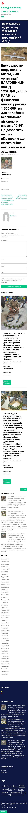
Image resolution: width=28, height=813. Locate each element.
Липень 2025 (4, 589)
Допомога (5, 789)
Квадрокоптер (20, 789)
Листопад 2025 (5, 579)
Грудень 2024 (5, 607)
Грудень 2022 (5, 656)
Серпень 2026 (5, 559)
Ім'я (2, 260)
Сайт (2, 272)
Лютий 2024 (4, 633)
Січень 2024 (4, 635)
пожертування (20, 794)
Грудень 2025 (5, 577)
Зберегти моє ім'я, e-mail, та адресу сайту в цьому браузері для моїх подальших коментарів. (13, 280)
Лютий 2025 (4, 602)
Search (24, 489)
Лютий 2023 (4, 651)
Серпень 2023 (5, 643)
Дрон (10, 789)
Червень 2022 (5, 671)
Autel (2, 786)
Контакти (3, 770)
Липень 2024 (4, 620)
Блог (7, 189)
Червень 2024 (5, 623)
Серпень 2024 (5, 617)
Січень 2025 (4, 605)
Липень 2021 (4, 674)
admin (17, 154)
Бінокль (16, 786)
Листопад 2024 (5, 610)
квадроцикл (14, 794)
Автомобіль (11, 786)
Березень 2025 (5, 600)
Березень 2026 (5, 569)
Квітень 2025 (4, 597)
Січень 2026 (4, 574)
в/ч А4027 (8, 794)
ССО (23, 792)
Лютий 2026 (4, 571)
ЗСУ (15, 789)
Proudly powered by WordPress (9, 803)
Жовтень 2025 (5, 582)
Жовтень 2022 (5, 661)
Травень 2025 (5, 594)
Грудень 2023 (5, 638)
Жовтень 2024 (5, 612)
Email (3, 266)
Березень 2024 (5, 630)
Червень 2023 (5, 646)
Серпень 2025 (5, 587)
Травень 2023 (5, 648)
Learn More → (13, 215)
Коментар (4, 240)
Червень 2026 (5, 561)
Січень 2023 (4, 653)
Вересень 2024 (5, 615)
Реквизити (4, 772)
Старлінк (3, 794)
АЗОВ (6, 786)
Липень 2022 (4, 669)
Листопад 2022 (5, 658)
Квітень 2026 (4, 566)
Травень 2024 (5, 625)
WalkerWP (9, 805)
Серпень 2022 (5, 666)
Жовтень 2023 (5, 640)
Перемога (5, 792)
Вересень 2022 (5, 664)
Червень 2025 (5, 592)
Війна (21, 785)
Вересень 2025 (5, 584)
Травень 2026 (5, 564)
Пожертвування (15, 792)
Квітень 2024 (4, 628)
